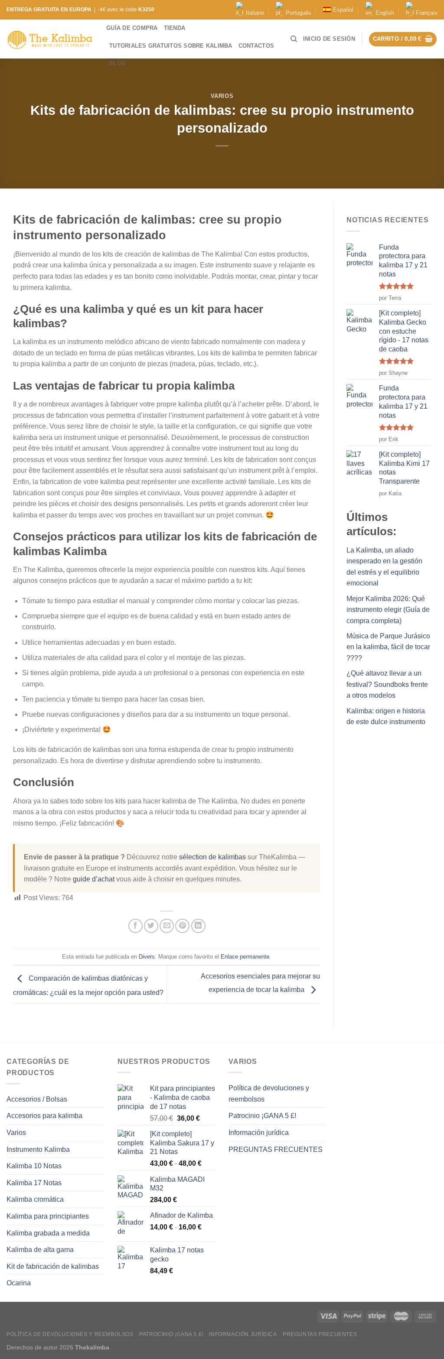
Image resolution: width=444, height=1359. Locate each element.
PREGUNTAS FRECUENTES (276, 1149)
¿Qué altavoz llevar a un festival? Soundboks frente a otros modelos (387, 684)
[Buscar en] (294, 39)
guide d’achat (93, 879)
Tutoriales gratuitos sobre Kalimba (170, 45)
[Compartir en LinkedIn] (198, 926)
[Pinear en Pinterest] (182, 926)
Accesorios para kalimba (44, 1115)
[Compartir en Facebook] (135, 926)
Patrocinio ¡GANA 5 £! (262, 1115)
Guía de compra (132, 28)
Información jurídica (259, 1132)
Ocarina (19, 1283)
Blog (117, 63)
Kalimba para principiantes (48, 1216)
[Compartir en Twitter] (151, 926)
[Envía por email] (167, 926)
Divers (147, 956)
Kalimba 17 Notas (34, 1183)
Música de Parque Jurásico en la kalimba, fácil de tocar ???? (388, 647)
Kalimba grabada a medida (48, 1233)
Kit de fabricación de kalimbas (53, 1266)
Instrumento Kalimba (38, 1149)
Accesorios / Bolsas (37, 1099)
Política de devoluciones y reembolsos (269, 1093)
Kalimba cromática (35, 1199)
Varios (222, 96)
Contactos (256, 45)
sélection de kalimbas (212, 857)
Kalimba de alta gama (40, 1249)
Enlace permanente (245, 956)
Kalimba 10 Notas (34, 1166)
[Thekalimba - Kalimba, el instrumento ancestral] (50, 39)
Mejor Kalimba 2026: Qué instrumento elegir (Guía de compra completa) (388, 609)
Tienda (175, 28)
